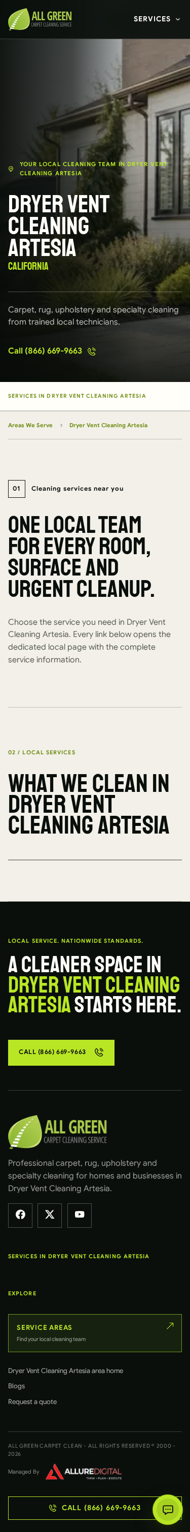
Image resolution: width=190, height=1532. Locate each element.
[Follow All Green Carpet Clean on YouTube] (79, 1215)
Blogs (16, 1386)
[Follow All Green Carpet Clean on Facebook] (20, 1215)
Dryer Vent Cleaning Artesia (108, 425)
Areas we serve (30, 425)
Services (152, 18)
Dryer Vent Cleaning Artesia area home (65, 1370)
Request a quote (32, 1401)
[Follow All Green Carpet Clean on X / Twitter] (49, 1215)
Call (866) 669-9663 (45, 351)
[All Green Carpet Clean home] (42, 19)
